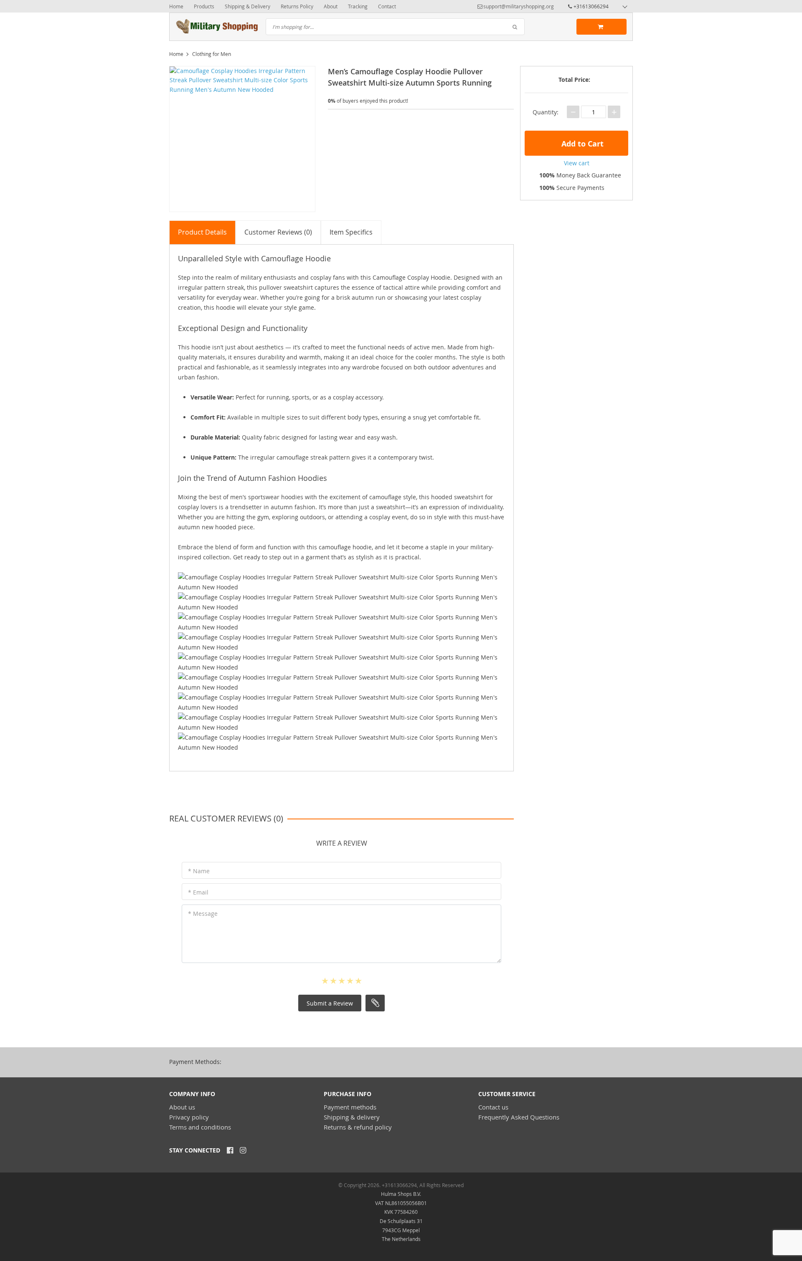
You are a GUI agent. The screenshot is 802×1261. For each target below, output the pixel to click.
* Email (198, 892)
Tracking (358, 6)
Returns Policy (297, 6)
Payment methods (350, 1107)
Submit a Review (330, 1003)
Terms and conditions (200, 1127)
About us (182, 1107)
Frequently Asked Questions (518, 1117)
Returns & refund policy (358, 1127)
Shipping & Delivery (247, 6)
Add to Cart (581, 144)
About (331, 6)
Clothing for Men (211, 54)
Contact (387, 6)
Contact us (493, 1107)
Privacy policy (189, 1117)
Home (176, 6)
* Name (199, 871)
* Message (203, 913)
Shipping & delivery (352, 1117)
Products (204, 6)
